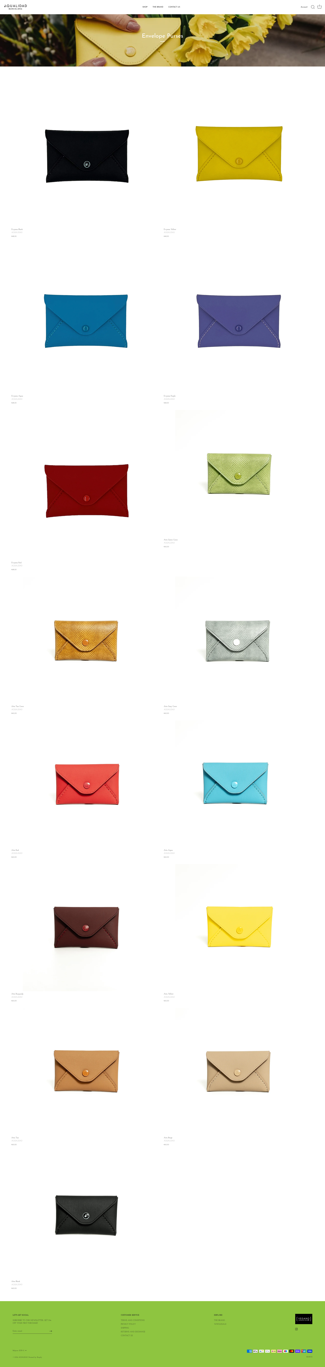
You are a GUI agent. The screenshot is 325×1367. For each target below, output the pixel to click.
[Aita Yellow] (239, 927)
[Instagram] (296, 1329)
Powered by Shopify (35, 1357)
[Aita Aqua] (239, 784)
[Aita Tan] (86, 1071)
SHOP (145, 7)
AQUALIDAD (23, 1357)
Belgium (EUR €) (18, 1350)
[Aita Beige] (239, 1071)
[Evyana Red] (86, 485)
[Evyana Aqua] (86, 318)
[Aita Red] (86, 784)
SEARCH (309, 1357)
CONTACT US (174, 7)
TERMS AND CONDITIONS (133, 1320)
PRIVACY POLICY (128, 1324)
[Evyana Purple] (239, 318)
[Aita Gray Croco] (239, 640)
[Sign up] (51, 1331)
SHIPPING (125, 1328)
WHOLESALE (220, 1324)
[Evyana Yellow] (239, 152)
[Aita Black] (86, 1215)
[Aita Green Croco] (239, 473)
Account (304, 7)
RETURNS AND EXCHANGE (133, 1332)
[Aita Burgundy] (86, 927)
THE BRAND (158, 7)
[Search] (313, 7)
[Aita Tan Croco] (86, 640)
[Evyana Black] (86, 152)
